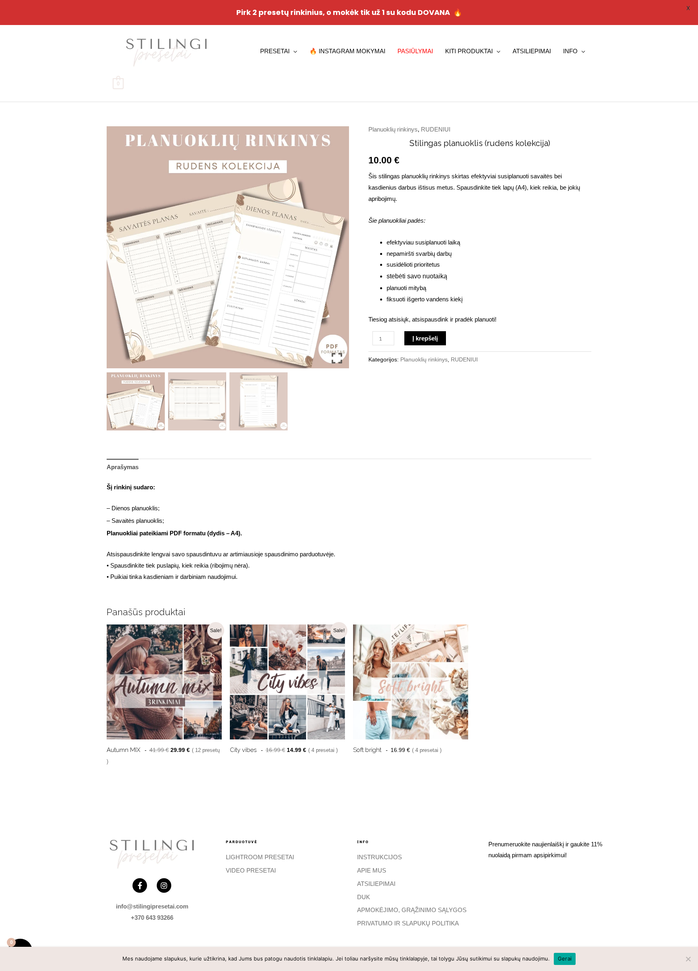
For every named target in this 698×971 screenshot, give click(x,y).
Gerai (565, 958)
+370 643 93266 (152, 917)
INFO (570, 51)
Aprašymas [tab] (123, 467)
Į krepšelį (425, 338)
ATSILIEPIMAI (532, 51)
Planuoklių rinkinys (393, 129)
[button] (337, 250)
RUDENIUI (435, 129)
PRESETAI (275, 51)
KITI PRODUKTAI (469, 51)
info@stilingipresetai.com (152, 906)
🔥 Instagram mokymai (347, 51)
